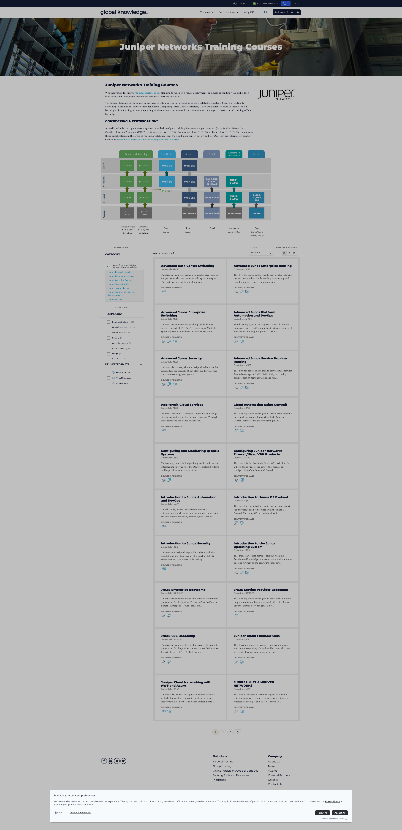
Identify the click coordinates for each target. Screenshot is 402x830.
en (58, 812)
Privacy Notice (332, 801)
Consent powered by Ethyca (333, 819)
